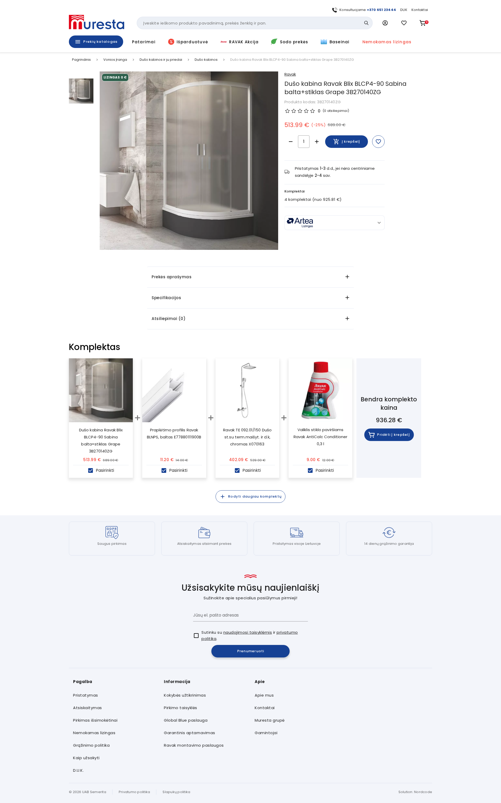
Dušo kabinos (206, 59)
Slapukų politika (176, 791)
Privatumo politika (134, 791)
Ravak (290, 74)
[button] (385, 23)
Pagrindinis (81, 59)
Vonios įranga (115, 59)
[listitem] (114, 695)
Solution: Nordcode (415, 791)
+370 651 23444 (381, 9)
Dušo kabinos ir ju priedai (161, 59)
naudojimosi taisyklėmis (247, 632)
